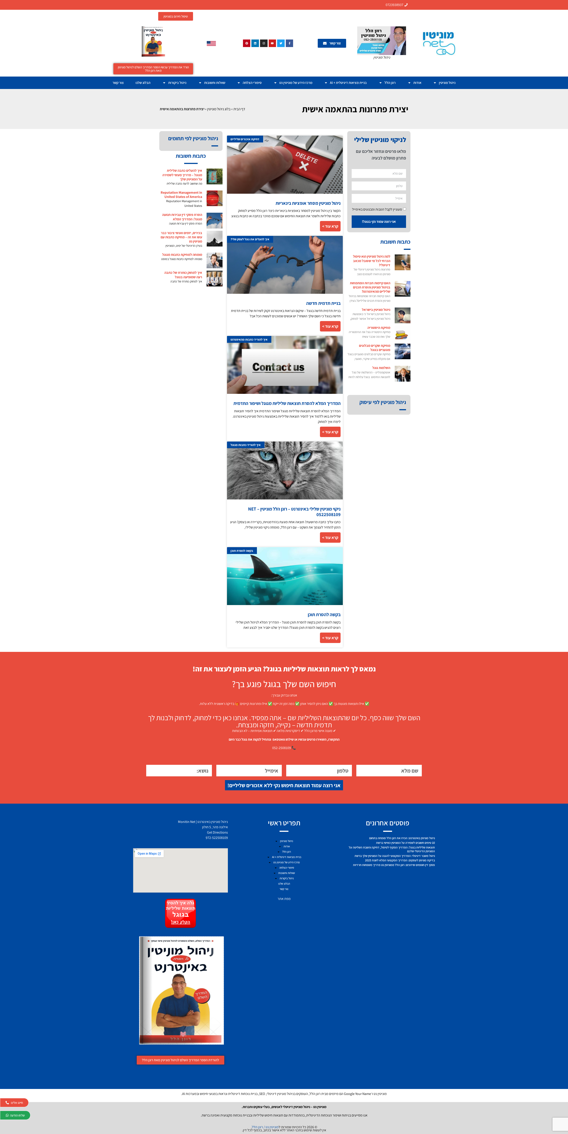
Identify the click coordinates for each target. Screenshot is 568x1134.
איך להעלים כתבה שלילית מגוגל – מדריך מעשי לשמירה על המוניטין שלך (182, 174)
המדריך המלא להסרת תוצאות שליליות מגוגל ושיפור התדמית (287, 403)
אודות (417, 82)
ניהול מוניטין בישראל (376, 309)
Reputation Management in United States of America (181, 194)
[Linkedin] (255, 43)
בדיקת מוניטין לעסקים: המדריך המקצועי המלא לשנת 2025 (400, 860)
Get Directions (217, 832)
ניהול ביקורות (177, 82)
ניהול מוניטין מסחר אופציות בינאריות (308, 203)
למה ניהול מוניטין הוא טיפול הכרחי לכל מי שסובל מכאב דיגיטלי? (371, 260)
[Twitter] (281, 43)
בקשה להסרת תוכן (324, 614)
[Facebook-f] (289, 43)
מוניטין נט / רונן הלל (265, 1127)
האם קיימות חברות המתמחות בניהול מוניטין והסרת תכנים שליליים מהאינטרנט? (370, 287)
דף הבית (239, 108)
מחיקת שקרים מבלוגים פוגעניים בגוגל (374, 347)
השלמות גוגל (381, 367)
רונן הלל (390, 82)
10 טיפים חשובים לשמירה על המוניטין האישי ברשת (405, 843)
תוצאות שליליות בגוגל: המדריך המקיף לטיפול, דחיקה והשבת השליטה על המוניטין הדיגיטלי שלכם (392, 849)
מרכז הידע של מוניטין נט (295, 82)
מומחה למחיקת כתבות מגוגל (182, 254)
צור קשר (118, 82)
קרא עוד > (330, 226)
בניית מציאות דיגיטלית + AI (348, 82)
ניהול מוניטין (447, 82)
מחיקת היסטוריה (378, 327)
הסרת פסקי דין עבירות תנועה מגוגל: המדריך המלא (182, 216)
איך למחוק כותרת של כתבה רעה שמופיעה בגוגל (183, 274)
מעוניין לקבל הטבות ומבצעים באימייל (377, 209)
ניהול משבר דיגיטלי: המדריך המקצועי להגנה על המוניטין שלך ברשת (395, 856)
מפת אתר (284, 898)
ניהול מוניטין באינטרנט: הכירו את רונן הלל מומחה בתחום (402, 838)
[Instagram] (264, 43)
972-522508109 (217, 837)
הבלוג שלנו (143, 82)
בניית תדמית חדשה (323, 303)
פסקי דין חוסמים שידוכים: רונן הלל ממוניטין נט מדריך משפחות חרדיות (394, 865)
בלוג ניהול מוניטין (219, 108)
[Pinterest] (246, 43)
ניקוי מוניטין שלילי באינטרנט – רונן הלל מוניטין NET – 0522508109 (294, 511)
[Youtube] (272, 43)
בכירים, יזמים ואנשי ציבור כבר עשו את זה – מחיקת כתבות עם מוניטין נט (181, 237)
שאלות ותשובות (214, 82)
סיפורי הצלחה (252, 82)
